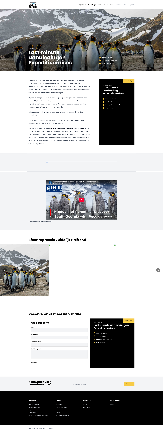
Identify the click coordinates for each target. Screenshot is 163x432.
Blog (125, 5)
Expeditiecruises (108, 5)
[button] (5, 270)
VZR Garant (32, 412)
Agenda (131, 5)
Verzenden (34, 362)
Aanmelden (129, 384)
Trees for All (86, 407)
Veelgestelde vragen (34, 407)
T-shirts (112, 404)
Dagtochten (82, 5)
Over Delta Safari (34, 404)
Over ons (119, 5)
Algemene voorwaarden (35, 410)
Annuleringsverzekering (62, 415)
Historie (85, 404)
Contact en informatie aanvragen (38, 415)
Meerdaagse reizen (94, 5)
